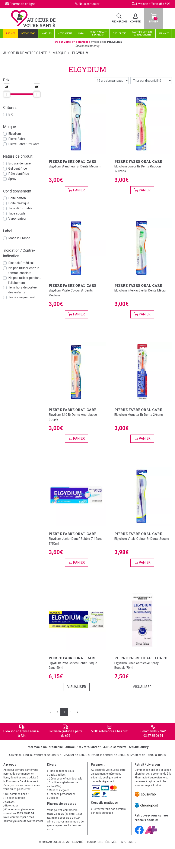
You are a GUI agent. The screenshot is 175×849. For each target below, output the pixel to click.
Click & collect (57, 774)
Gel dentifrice (17, 168)
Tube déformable (20, 208)
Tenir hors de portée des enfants (22, 289)
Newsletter (11, 805)
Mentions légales (58, 790)
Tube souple (16, 213)
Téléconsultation (14, 797)
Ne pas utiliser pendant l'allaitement (24, 280)
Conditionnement (17, 191)
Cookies (53, 797)
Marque (59, 53)
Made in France (19, 238)
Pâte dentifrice (18, 174)
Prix (6, 80)
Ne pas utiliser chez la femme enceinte (23, 270)
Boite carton (17, 198)
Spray (12, 179)
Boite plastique (18, 203)
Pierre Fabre (17, 139)
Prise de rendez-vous (61, 770)
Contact (9, 801)
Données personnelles (62, 794)
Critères (10, 107)
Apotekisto (129, 841)
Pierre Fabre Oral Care (23, 144)
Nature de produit (17, 156)
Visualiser (76, 687)
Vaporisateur (17, 218)
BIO (10, 114)
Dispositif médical (21, 263)
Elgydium (14, 134)
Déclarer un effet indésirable (65, 778)
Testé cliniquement (21, 297)
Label (7, 231)
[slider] (6, 94)
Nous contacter (89, 4)
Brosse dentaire (19, 163)
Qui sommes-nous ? (16, 794)
